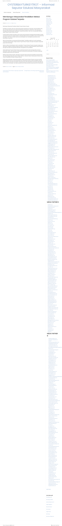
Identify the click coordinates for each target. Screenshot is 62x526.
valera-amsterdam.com (52, 455)
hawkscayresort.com (51, 239)
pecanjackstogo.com (52, 390)
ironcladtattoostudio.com (53, 394)
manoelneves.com (51, 93)
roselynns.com (50, 96)
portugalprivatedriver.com (52, 265)
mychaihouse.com (51, 297)
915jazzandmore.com (51, 288)
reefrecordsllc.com (51, 381)
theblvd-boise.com (51, 160)
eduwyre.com (50, 158)
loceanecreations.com (52, 451)
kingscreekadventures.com (52, 111)
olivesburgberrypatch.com (53, 403)
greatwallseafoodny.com (52, 365)
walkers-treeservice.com (52, 415)
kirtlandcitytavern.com (52, 447)
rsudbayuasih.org (51, 474)
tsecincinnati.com (51, 235)
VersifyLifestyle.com (51, 109)
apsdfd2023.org (50, 190)
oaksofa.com (50, 327)
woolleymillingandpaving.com (53, 409)
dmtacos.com (50, 348)
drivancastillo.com (51, 433)
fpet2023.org (50, 162)
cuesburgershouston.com (53, 346)
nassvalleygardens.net (52, 467)
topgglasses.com (51, 375)
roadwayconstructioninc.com (53, 307)
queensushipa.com (51, 129)
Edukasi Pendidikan (25, 12)
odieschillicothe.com (51, 255)
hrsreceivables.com (51, 132)
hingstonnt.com (50, 87)
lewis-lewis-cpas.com (51, 167)
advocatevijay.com (51, 173)
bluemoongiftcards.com (52, 442)
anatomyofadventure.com (53, 432)
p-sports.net (50, 370)
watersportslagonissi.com (52, 155)
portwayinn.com (51, 426)
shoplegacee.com (51, 116)
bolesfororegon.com (52, 461)
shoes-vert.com (50, 245)
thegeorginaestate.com (52, 300)
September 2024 (49, 34)
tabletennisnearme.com (52, 326)
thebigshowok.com (51, 362)
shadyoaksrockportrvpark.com (53, 247)
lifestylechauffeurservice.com (53, 146)
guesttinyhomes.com (52, 356)
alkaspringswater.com (52, 270)
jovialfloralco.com (51, 151)
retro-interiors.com (51, 159)
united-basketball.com (52, 385)
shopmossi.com (51, 417)
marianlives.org (50, 80)
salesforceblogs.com (51, 98)
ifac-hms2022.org (51, 225)
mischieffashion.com (51, 156)
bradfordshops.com (51, 170)
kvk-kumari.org (51, 480)
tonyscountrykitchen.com (52, 294)
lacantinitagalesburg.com (52, 256)
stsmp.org (49, 92)
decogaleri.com (50, 242)
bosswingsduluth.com (52, 292)
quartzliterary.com (51, 275)
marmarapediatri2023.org (52, 216)
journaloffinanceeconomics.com (54, 479)
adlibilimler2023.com (51, 174)
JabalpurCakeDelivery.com (52, 102)
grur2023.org (50, 186)
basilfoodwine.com (51, 438)
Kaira (9, 525)
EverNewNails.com (51, 148)
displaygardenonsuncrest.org (53, 320)
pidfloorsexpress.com (51, 83)
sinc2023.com (50, 208)
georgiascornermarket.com (53, 263)
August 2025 (48, 24)
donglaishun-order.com (52, 283)
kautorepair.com (51, 250)
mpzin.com (50, 120)
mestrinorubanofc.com (52, 465)
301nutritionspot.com (52, 448)
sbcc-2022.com (50, 182)
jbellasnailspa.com (51, 296)
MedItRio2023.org (51, 196)
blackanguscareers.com (52, 460)
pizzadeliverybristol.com (52, 258)
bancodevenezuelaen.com (52, 84)
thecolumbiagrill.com (51, 211)
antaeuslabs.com (51, 112)
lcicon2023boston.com (52, 197)
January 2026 (48, 20)
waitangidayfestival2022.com (53, 198)
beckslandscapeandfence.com (53, 342)
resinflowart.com (51, 368)
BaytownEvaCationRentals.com (53, 101)
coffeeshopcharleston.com (52, 268)
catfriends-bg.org (51, 79)
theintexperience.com (52, 76)
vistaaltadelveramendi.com (53, 343)
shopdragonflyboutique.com (53, 308)
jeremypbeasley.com (51, 140)
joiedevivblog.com (51, 454)
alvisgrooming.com (51, 298)
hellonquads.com (51, 240)
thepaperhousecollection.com (53, 422)
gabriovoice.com (51, 367)
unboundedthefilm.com (52, 78)
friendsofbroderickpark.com (53, 277)
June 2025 (48, 26)
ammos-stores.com (51, 450)
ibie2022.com (50, 181)
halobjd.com (50, 103)
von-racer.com (50, 266)
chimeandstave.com (52, 363)
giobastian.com (51, 405)
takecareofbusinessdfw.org (53, 107)
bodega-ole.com (51, 462)
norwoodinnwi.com (51, 457)
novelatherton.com (51, 466)
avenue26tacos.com (52, 373)
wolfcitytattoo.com (51, 398)
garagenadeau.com (51, 145)
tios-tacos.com (51, 386)
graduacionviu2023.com (52, 389)
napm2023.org (50, 188)
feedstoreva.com (51, 322)
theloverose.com (51, 366)
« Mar (47, 50)
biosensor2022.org (51, 221)
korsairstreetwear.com (52, 371)
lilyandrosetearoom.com (52, 401)
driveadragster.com (51, 352)
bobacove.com (50, 303)
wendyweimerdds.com (52, 130)
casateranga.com (51, 413)
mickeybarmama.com (51, 306)
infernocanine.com (51, 420)
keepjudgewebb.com (52, 431)
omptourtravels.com (52, 470)
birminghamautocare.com (52, 293)
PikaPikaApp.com (51, 106)
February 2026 (48, 19)
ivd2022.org (50, 230)
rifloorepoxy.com (51, 408)
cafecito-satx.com (51, 387)
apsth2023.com (50, 195)
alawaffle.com (50, 382)
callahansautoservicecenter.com (53, 261)
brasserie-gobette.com (52, 312)
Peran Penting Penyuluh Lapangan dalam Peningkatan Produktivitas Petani (52, 68)
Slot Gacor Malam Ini (50, 516)
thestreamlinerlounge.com (53, 464)
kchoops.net (50, 445)
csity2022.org (50, 231)
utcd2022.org (50, 220)
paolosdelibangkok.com (52, 302)
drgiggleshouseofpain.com (52, 143)
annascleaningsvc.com (52, 396)
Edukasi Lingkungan (7, 12)
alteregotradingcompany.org (53, 178)
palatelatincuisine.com (52, 358)
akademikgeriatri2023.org (52, 214)
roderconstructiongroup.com (53, 236)
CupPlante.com (50, 118)
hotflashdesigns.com (51, 144)
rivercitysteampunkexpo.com (53, 443)
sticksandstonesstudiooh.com (53, 414)
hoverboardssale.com (52, 89)
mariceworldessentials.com (52, 286)
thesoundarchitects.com (52, 428)
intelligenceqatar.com (51, 104)
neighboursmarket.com (52, 459)
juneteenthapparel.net (52, 476)
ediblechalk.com (50, 325)
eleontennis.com (51, 168)
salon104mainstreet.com (52, 269)
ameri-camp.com (51, 131)
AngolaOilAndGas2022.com (52, 183)
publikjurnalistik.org (52, 475)
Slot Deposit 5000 (49, 499)
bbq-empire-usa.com (51, 321)
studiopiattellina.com (51, 278)
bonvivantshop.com (51, 117)
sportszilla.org (50, 310)
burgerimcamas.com (52, 485)
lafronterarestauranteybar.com (54, 400)
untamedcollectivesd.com (52, 418)
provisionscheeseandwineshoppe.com (55, 212)
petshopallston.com (52, 372)
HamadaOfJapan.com (51, 108)
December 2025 (49, 21)
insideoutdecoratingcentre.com (53, 149)
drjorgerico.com (50, 127)
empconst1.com (50, 134)
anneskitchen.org (51, 379)
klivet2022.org (50, 223)
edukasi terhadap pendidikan (19, 66)
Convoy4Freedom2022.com (52, 184)
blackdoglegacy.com (52, 360)
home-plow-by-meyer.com (53, 357)
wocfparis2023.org (51, 207)
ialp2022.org (50, 222)
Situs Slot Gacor (49, 506)
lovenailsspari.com (51, 273)
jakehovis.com (50, 291)
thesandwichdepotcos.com (52, 141)
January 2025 (48, 29)
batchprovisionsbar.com (52, 311)
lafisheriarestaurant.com (52, 287)
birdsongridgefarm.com (52, 452)
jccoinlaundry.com (51, 249)
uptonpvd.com (51, 410)
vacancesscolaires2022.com (53, 200)
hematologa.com (51, 353)
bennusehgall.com (51, 233)
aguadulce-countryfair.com (52, 289)
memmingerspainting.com (52, 139)
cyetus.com (50, 169)
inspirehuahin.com (51, 137)
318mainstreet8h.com (52, 272)
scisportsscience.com (52, 483)
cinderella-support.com (52, 135)
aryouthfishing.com (51, 384)
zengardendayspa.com (52, 391)
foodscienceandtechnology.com (54, 481)
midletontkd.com (51, 436)
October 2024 (48, 33)
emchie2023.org (50, 217)
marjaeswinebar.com (51, 251)
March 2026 (48, 18)
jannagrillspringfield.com (52, 279)
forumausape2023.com (52, 191)
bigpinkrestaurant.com (52, 136)
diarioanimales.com (51, 241)
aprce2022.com (50, 179)
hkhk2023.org (50, 187)
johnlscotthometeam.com (52, 153)
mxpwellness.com (51, 419)
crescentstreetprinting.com (53, 349)
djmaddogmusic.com (52, 427)
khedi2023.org (50, 213)
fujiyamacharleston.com (52, 280)
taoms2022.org (50, 226)
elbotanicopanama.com (52, 246)
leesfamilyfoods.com (51, 165)
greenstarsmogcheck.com (52, 259)
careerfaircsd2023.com (52, 193)
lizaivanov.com (51, 354)
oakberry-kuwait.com (51, 274)
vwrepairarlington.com (52, 338)
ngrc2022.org (50, 164)
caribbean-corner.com (52, 441)
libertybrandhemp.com (52, 456)
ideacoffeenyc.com (51, 254)
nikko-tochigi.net (51, 440)
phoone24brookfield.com (52, 305)
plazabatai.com (50, 237)
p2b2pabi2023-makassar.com (53, 206)
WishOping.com (50, 115)
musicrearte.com (51, 313)
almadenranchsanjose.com (52, 172)
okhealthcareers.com (51, 75)
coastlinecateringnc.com (52, 344)
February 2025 (48, 28)
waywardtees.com (51, 82)
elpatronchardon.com (52, 282)
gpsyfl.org (49, 331)
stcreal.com (50, 121)
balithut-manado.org (51, 177)
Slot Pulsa (48, 514)
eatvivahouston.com (52, 361)
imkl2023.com (50, 192)
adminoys (14, 23)
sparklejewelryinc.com (52, 393)
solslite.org (50, 424)
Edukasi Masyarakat (16, 12)
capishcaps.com (50, 330)
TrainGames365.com (51, 99)
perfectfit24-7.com (51, 264)
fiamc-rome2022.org (51, 284)
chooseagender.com (51, 88)
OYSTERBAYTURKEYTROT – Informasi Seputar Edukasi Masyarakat (31, 6)
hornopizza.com (51, 351)
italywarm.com (51, 478)
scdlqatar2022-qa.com (52, 209)
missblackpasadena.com (52, 377)
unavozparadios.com (51, 244)
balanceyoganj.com (51, 97)
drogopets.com (50, 324)
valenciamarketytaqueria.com (53, 380)
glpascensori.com (51, 407)
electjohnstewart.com (52, 469)
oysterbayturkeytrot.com (52, 399)
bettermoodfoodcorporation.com (54, 85)
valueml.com (50, 123)
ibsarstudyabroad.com (52, 232)
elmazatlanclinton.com (52, 252)
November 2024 (49, 32)
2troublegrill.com (51, 412)
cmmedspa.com (51, 434)
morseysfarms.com (51, 315)
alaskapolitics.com (51, 90)
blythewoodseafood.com (52, 301)
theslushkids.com (51, 404)
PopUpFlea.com (50, 122)
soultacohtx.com (51, 329)
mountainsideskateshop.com (53, 446)
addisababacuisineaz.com (53, 484)
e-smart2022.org (51, 163)
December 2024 (49, 30)
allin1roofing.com (51, 429)
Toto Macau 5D (49, 497)
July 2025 (48, 25)
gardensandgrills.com (52, 437)
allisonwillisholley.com (52, 423)
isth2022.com (50, 204)
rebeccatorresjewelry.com (52, 125)
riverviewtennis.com (51, 316)
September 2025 (49, 23)
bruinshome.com (51, 395)
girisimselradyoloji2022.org (53, 218)
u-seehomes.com (51, 154)
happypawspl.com (51, 260)
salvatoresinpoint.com (52, 150)
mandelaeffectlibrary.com (52, 94)
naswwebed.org (50, 176)
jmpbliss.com (50, 126)
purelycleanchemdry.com (52, 113)
